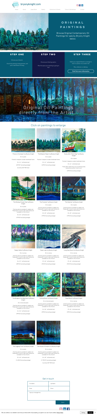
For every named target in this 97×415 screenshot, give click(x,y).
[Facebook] (80, 5)
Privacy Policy (60, 412)
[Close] (95, 412)
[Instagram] (77, 5)
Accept (90, 412)
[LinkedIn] (82, 5)
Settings (83, 412)
